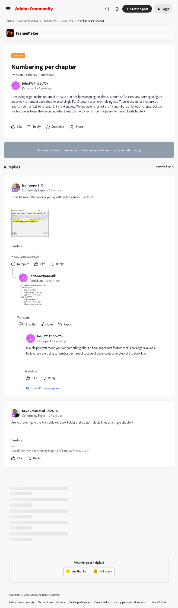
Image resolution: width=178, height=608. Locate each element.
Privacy (60, 602)
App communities (28, 20)
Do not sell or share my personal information (120, 602)
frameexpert (30, 185)
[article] (88, 225)
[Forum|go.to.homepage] (34, 9)
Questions (67, 20)
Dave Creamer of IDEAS (38, 411)
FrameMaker (50, 20)
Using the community (22, 602)
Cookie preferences (80, 602)
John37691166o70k (35, 83)
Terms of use (45, 602)
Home (10, 20)
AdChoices (160, 602)
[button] (8, 10)
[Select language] (117, 9)
